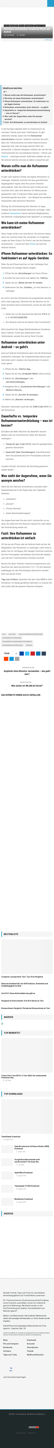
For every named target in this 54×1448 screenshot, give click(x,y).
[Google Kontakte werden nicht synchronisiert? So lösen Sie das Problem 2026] (7, 1162)
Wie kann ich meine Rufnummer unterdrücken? (24, 98)
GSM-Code (12, 634)
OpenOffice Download (23, 1173)
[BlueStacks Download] (7, 1202)
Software (7, 1351)
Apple (12, 25)
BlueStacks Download (23, 1199)
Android (6, 25)
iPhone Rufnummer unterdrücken (30, 634)
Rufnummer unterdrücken (12, 638)
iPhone (21, 25)
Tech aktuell (10, 35)
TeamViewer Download (10, 1137)
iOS (17, 25)
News (5, 1340)
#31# (4, 634)
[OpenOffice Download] (7, 1175)
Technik (30, 1351)
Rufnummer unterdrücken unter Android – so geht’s (26, 107)
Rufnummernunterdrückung (13, 645)
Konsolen (31, 1344)
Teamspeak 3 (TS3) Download (26, 1186)
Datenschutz (21, 1433)
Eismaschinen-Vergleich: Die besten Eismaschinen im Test (25, 1008)
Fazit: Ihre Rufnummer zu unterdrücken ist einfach (26, 122)
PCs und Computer (11, 1344)
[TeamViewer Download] (27, 1116)
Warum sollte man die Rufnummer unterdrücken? (25, 95)
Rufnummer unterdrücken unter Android (17, 641)
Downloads (31, 1340)
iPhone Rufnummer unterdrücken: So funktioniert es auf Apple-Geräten (27, 102)
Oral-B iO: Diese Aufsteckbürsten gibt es (18, 993)
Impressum (32, 1433)
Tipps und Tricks (40, 25)
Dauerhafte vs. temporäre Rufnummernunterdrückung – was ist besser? (27, 111)
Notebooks (7, 1347)
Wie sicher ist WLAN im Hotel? (27, 685)
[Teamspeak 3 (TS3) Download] (7, 1189)
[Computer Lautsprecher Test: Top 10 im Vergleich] (27, 956)
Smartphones (29, 25)
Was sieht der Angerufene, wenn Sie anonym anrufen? (23, 117)
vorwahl (29, 645)
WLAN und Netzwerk (35, 1355)
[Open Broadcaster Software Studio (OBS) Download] (7, 1149)
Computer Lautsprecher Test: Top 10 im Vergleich (22, 977)
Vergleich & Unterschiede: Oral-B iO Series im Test (22, 1001)
